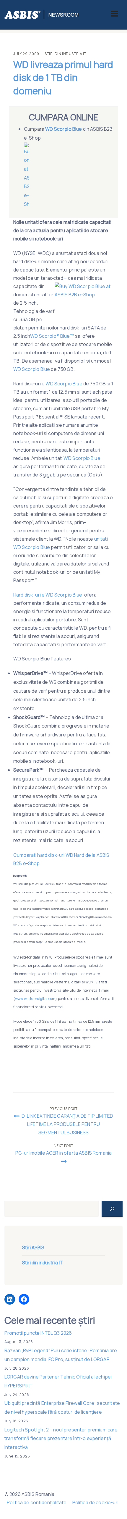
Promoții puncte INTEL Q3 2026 (38, 1333)
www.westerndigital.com (35, 998)
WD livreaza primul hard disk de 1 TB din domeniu (63, 78)
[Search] (112, 1209)
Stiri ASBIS (33, 1247)
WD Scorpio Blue (31, 369)
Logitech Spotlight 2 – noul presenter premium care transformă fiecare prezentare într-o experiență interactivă (61, 1438)
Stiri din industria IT (65, 53)
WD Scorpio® (45, 336)
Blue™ (67, 336)
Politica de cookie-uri (95, 1502)
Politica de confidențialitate (36, 1502)
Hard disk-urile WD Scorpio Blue (48, 595)
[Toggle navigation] (114, 13)
